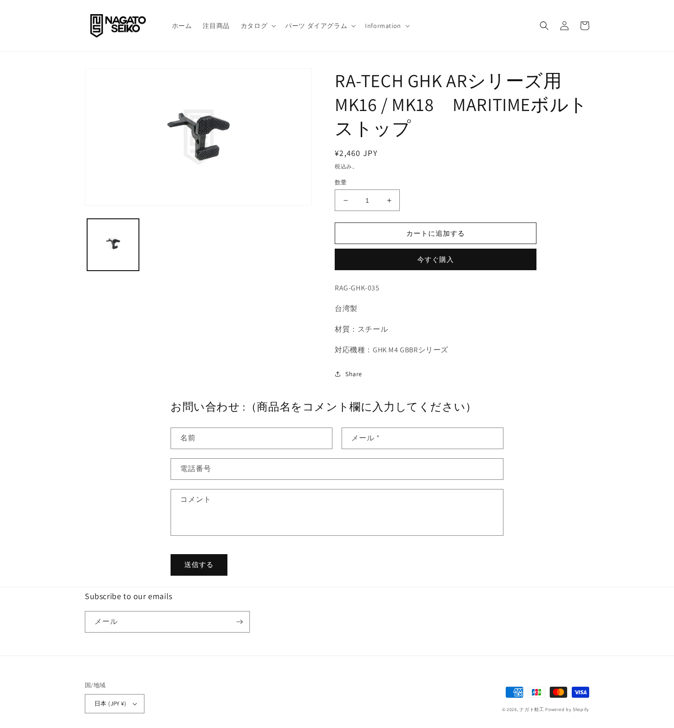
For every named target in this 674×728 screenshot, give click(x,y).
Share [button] (353, 374)
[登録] (239, 622)
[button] (257, 25)
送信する (199, 564)
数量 (341, 182)
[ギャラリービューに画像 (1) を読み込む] (113, 245)
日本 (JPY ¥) (110, 703)
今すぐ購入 (435, 259)
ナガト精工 (531, 709)
